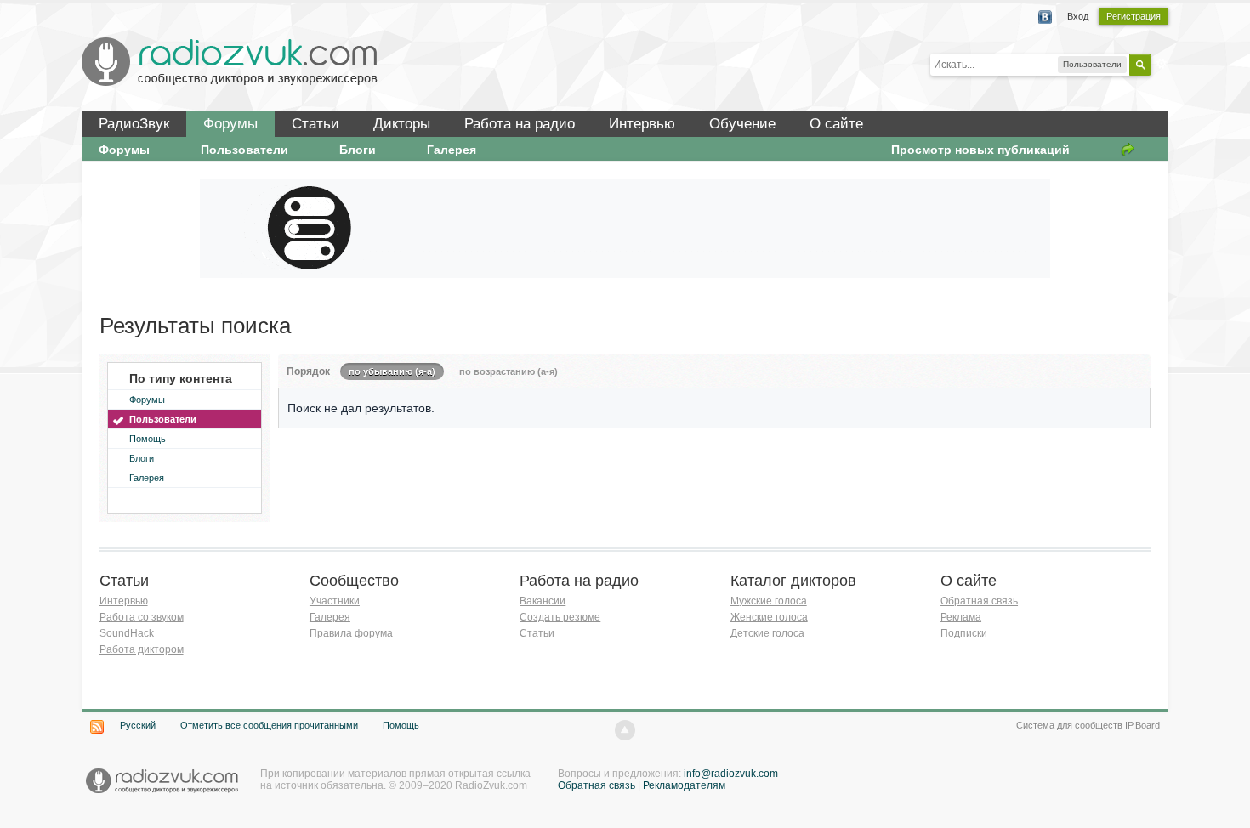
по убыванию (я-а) (392, 371)
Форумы (230, 124)
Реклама (960, 617)
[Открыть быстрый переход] (1127, 149)
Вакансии (542, 601)
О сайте (836, 124)
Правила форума (351, 633)
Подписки (963, 633)
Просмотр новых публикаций (980, 149)
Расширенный (1161, 64)
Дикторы (401, 124)
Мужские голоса (768, 601)
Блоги (357, 149)
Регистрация (1133, 16)
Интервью (642, 124)
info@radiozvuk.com (731, 774)
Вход (1077, 16)
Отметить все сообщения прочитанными (269, 725)
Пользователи (244, 149)
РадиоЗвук (134, 124)
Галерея (451, 149)
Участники (335, 601)
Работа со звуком (141, 617)
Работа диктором (141, 649)
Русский (138, 725)
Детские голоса (767, 633)
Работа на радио (519, 124)
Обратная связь (979, 601)
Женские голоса (769, 617)
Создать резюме (560, 617)
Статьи (315, 124)
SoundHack (126, 633)
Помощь (147, 439)
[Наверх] (625, 730)
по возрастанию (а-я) (508, 371)
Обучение (742, 124)
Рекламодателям (684, 785)
